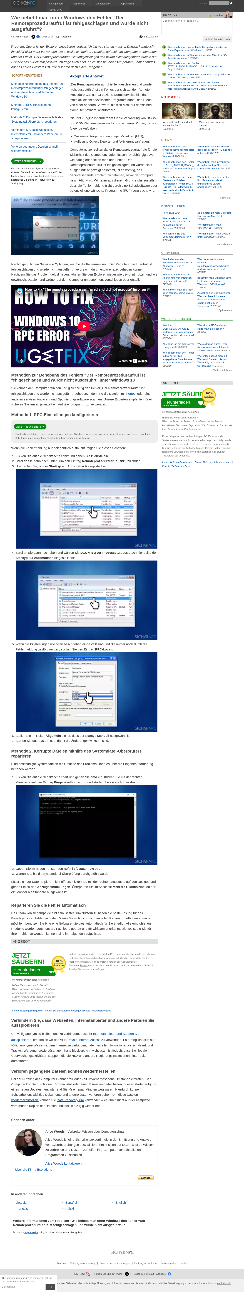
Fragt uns (170, 15)
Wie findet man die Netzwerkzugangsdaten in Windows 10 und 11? (177, 262)
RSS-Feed (79, 1273)
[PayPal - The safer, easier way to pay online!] (146, 1177)
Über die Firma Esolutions (33, 1169)
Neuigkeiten (56, 3)
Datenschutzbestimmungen (114, 1263)
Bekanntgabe (168, 1263)
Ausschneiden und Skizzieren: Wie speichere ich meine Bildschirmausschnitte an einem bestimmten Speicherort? (214, 299)
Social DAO (55, 9)
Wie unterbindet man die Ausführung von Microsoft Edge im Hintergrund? (177, 277)
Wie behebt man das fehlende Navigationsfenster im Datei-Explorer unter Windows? (197, 49)
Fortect (131, 393)
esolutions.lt (224, 1283)
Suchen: (203, 3)
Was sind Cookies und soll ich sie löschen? (177, 124)
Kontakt (184, 1263)
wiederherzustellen (24, 1100)
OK (50, 1287)
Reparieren (79, 3)
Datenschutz (8, 1286)
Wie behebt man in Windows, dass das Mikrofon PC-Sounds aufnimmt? (214, 150)
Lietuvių (21, 1202)
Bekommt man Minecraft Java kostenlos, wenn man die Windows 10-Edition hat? (214, 281)
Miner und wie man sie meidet (212, 124)
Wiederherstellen (221, 370)
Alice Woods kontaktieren (63, 1163)
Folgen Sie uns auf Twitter (109, 1273)
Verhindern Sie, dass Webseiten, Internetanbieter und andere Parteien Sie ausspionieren (37, 134)
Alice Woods (22, 36)
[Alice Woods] (33, 36)
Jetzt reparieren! (25, 161)
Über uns (61, 1263)
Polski (69, 1208)
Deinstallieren (103, 3)
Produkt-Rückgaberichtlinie (97, 1010)
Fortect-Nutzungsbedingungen (27, 1010)
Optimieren (127, 3)
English (120, 1202)
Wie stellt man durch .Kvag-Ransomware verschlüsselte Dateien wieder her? (213, 347)
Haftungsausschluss (145, 1263)
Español (71, 1202)
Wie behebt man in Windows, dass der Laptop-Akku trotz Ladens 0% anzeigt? (213, 165)
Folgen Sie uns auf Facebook (150, 1273)
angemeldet (31, 1232)
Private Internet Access (84, 1040)
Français (22, 1208)
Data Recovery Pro (70, 1100)
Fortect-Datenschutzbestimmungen (63, 1010)
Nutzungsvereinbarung (83, 1263)
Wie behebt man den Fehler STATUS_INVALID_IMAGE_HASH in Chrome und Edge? (195, 66)
